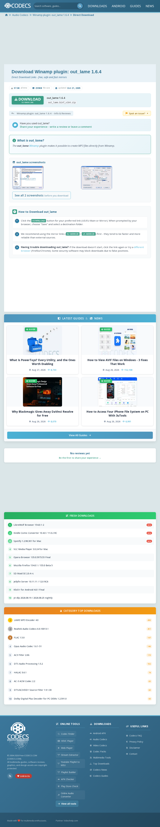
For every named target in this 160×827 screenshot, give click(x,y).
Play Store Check (69, 786)
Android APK (99, 733)
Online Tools (70, 724)
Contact (133, 753)
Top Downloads (101, 763)
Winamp (34, 145)
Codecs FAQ (135, 735)
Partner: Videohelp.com (67, 820)
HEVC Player (67, 740)
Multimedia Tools (102, 757)
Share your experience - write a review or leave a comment (56, 126)
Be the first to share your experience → (80, 457)
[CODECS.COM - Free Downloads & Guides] (18, 736)
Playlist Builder (68, 772)
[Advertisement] (80, 41)
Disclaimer (134, 747)
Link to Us (25, 776)
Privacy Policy (136, 741)
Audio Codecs (100, 739)
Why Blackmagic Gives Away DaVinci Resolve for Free (42, 413)
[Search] (80, 6)
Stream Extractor (69, 754)
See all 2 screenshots (41, 195)
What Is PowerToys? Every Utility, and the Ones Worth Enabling (42, 362)
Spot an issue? (138, 113)
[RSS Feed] (10, 776)
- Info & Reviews (44, 113)
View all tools (68, 803)
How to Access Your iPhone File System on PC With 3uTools (117, 413)
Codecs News (100, 769)
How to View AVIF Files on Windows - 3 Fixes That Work (117, 362)
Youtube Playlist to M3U (70, 763)
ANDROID (118, 6)
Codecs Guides (100, 775)
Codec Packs (99, 751)
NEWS (150, 6)
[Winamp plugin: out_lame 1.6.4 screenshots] (28, 177)
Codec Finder (67, 733)
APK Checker (67, 779)
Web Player (66, 747)
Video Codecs (100, 745)
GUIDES (135, 6)
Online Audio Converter (67, 795)
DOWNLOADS (97, 6)
